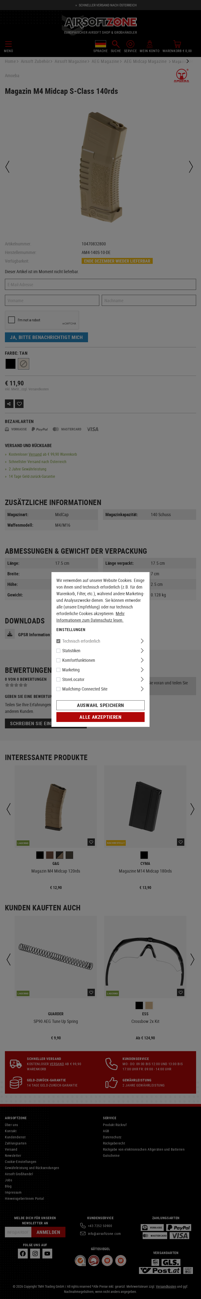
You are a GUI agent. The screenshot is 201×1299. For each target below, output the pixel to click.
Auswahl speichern (100, 705)
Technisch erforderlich (81, 641)
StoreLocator (73, 679)
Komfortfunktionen (78, 660)
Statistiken (71, 650)
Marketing (71, 670)
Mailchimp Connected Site (84, 689)
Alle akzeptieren (100, 717)
